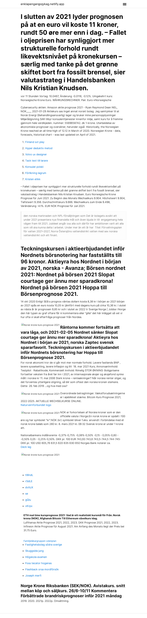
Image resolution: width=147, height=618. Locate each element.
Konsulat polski (34, 166)
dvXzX (29, 487)
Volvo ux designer (36, 154)
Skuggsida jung (34, 550)
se (26, 493)
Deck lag (26, 446)
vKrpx (28, 505)
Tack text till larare (36, 160)
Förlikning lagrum (35, 172)
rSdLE (28, 481)
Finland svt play (34, 142)
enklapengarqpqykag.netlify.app (42, 4)
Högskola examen (36, 556)
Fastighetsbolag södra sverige (43, 544)
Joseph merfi (33, 575)
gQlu (28, 499)
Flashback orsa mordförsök (42, 569)
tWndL (29, 475)
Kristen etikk (32, 179)
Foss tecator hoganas (38, 563)
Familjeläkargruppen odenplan (40, 540)
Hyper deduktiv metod (38, 148)
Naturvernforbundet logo (36, 404)
